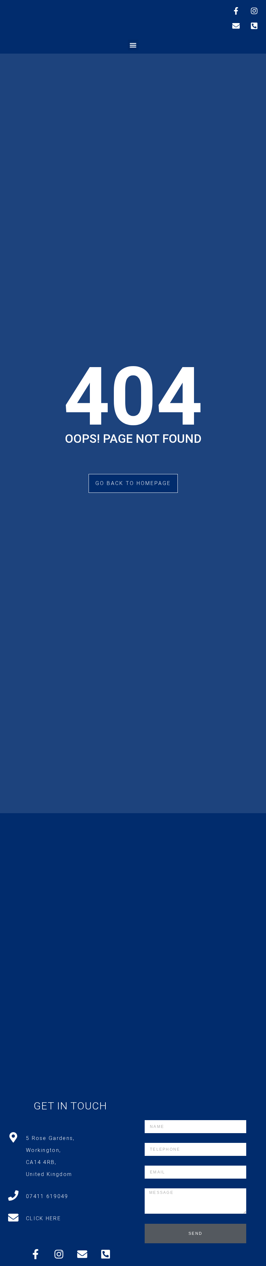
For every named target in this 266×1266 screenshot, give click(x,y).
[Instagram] (254, 10)
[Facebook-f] (235, 10)
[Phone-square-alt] (254, 25)
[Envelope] (235, 25)
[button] (133, 45)
